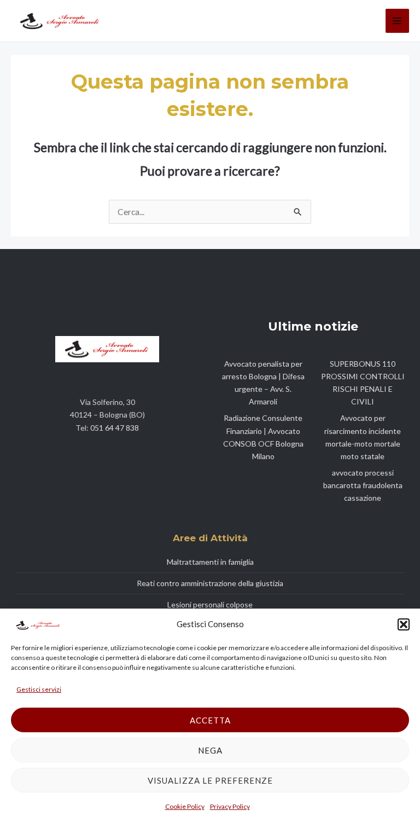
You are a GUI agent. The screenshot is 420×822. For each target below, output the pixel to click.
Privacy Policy (230, 806)
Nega (210, 750)
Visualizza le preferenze (210, 780)
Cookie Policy (185, 806)
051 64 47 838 (114, 427)
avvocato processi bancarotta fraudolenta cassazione (362, 485)
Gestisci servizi (38, 689)
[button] (403, 624)
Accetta (210, 720)
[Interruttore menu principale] (397, 20)
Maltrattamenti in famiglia (210, 561)
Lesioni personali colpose (210, 604)
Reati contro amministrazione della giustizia (210, 583)
